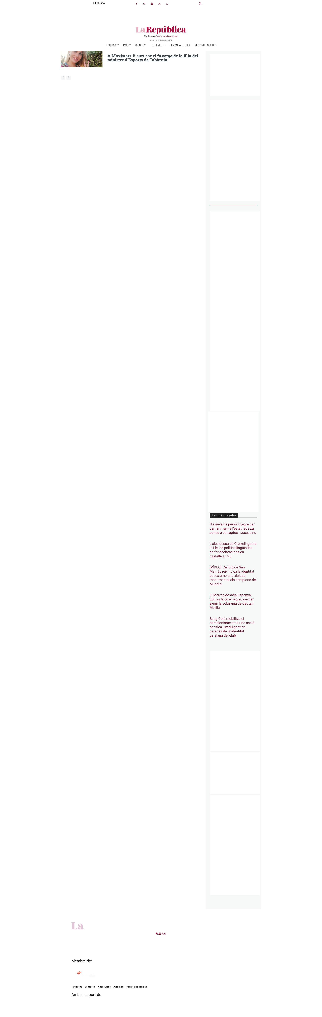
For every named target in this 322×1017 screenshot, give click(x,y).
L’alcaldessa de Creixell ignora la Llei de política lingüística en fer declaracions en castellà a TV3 (233, 550)
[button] (200, 4)
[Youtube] (165, 933)
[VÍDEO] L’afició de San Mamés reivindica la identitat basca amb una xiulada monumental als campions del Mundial (233, 576)
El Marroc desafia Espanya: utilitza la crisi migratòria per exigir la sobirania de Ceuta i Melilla (232, 601)
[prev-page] (63, 78)
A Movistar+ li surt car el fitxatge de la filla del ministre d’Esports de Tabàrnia (153, 57)
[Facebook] (137, 4)
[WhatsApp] (167, 4)
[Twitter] (159, 4)
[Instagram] (144, 4)
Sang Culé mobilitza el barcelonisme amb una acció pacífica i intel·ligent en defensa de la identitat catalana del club (232, 627)
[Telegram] (152, 4)
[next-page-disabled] (68, 78)
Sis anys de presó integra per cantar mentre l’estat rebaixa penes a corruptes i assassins (233, 528)
